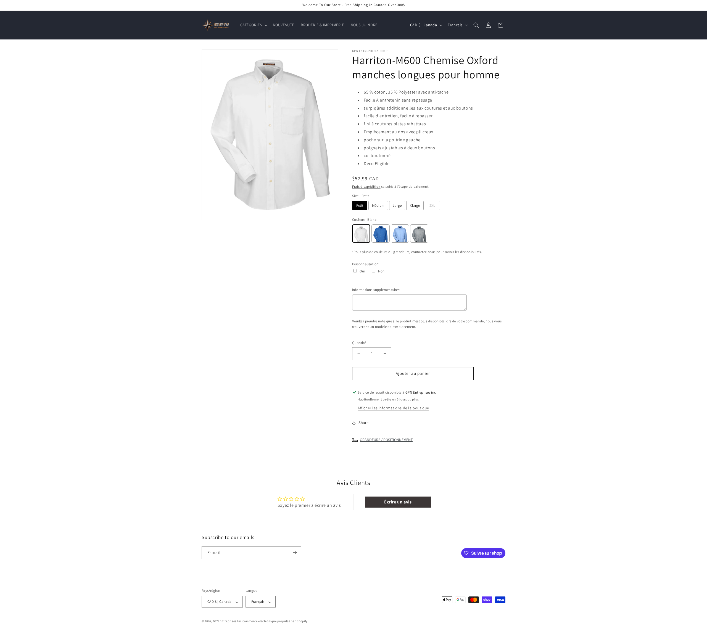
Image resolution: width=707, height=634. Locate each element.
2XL (432, 205)
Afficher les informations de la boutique (393, 407)
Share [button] (363, 422)
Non (381, 271)
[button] (253, 25)
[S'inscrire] (295, 552)
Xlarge (415, 205)
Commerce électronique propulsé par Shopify (275, 621)
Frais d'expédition (366, 186)
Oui (362, 271)
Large (397, 205)
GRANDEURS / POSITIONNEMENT (386, 439)
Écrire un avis (397, 502)
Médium (378, 205)
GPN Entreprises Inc (227, 621)
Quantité (359, 342)
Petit (359, 205)
